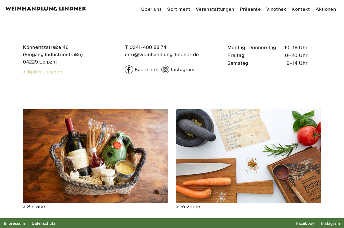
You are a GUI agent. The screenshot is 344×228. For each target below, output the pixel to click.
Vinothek (276, 9)
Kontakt (301, 9)
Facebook (305, 223)
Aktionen (326, 9)
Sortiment (178, 9)
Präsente (250, 9)
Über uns (151, 9)
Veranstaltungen (215, 9)
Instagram (330, 223)
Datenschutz (43, 223)
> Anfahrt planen (42, 72)
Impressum (14, 223)
